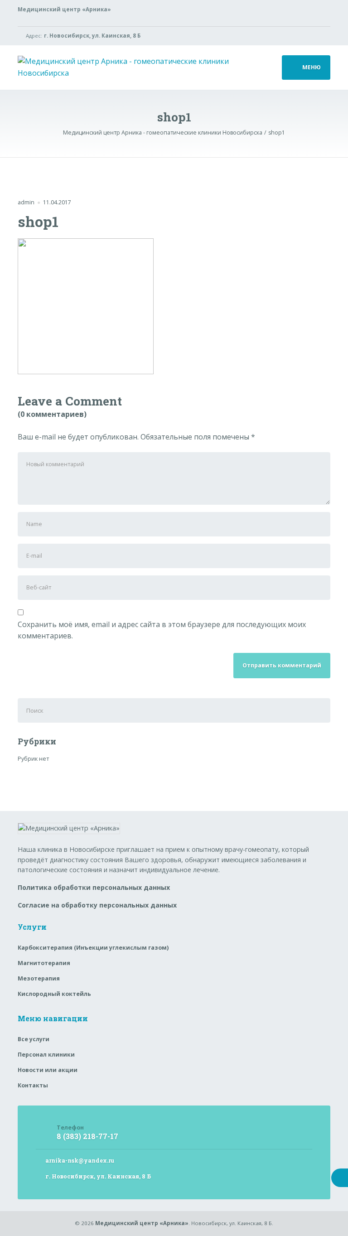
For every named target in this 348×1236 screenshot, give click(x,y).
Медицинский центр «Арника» (141, 1223)
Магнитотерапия (44, 963)
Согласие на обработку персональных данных (97, 905)
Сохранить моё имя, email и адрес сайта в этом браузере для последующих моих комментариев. (162, 630)
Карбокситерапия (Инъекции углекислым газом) (93, 947)
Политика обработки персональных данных (94, 887)
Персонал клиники (46, 1054)
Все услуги (33, 1039)
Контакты (33, 1085)
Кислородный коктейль (54, 994)
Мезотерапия (39, 978)
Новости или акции (47, 1070)
